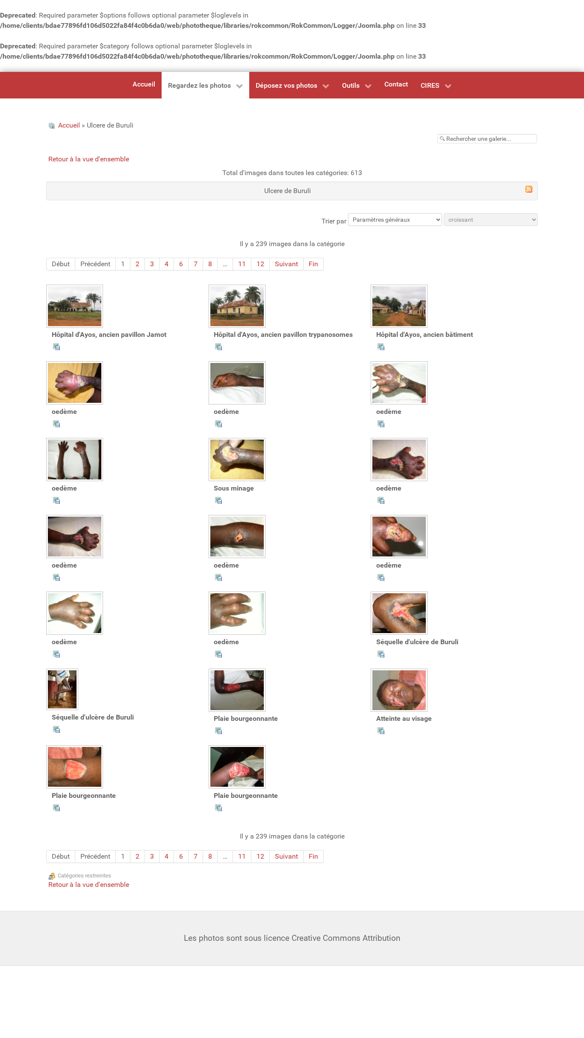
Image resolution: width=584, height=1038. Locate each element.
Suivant (286, 264)
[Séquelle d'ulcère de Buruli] (400, 614)
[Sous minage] (238, 460)
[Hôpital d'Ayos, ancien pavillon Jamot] (75, 307)
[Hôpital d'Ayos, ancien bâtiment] (400, 307)
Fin (313, 264)
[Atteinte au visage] (400, 691)
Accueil (69, 125)
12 (260, 264)
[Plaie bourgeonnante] (238, 691)
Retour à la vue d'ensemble (88, 159)
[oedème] (75, 384)
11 (242, 264)
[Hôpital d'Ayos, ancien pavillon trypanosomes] (238, 307)
